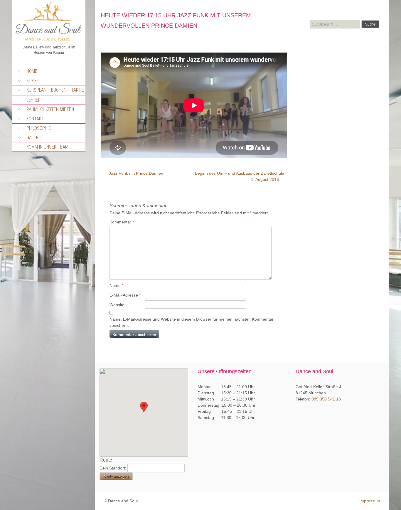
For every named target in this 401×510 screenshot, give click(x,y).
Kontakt (35, 119)
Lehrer (33, 100)
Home (31, 71)
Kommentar (121, 222)
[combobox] (335, 24)
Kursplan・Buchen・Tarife (55, 90)
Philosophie (38, 128)
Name (116, 285)
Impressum (369, 501)
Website (116, 304)
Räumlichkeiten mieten (50, 109)
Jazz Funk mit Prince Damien (133, 173)
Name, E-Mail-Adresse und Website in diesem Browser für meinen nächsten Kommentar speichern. (191, 322)
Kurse (32, 80)
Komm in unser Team (47, 147)
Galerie (34, 137)
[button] (144, 407)
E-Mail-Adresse (125, 295)
